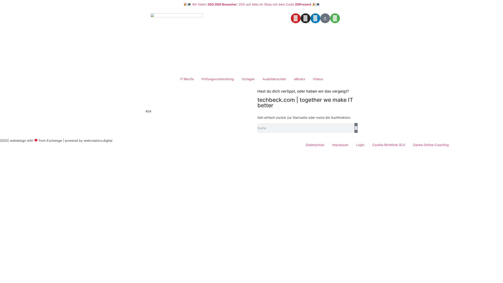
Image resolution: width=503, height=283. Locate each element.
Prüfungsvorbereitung (218, 79)
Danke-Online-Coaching (431, 145)
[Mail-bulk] (325, 18)
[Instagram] (305, 18)
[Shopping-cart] (335, 18)
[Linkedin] (315, 18)
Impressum (340, 145)
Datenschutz (315, 145)
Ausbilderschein (274, 79)
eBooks (299, 79)
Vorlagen (248, 79)
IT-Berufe (187, 79)
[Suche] (356, 128)
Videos (318, 79)
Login (360, 145)
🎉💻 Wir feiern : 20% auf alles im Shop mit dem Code (251, 4)
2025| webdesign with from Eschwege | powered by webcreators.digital (56, 140)
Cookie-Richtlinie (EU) (388, 145)
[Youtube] (296, 18)
